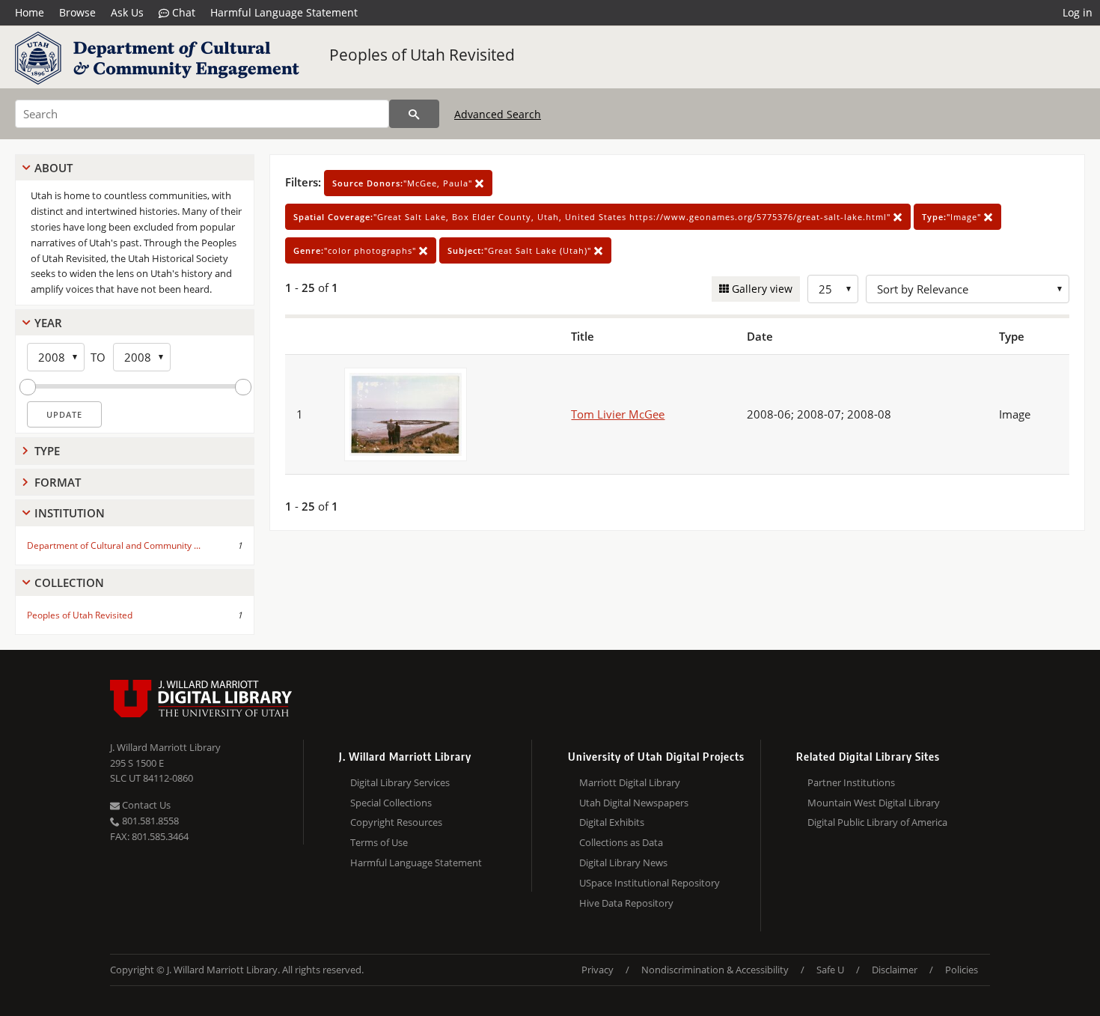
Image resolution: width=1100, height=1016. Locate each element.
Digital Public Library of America (877, 822)
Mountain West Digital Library (873, 802)
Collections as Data (621, 842)
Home (29, 12)
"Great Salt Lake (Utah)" (520, 250)
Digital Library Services (400, 782)
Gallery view (760, 289)
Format (57, 482)
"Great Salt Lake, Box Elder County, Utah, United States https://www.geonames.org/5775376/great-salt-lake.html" (593, 216)
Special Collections (391, 802)
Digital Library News (623, 862)
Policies (961, 969)
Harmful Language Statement (284, 12)
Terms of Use (379, 842)
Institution (69, 512)
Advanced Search (497, 114)
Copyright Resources (396, 822)
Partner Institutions (851, 782)
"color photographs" (356, 250)
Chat (182, 12)
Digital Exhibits (611, 822)
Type (47, 450)
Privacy (597, 969)
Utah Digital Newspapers (633, 802)
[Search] (414, 114)
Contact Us (145, 805)
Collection (69, 582)
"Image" (953, 216)
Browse (77, 12)
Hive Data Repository (626, 903)
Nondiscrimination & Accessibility (715, 969)
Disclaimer (894, 969)
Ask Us (127, 12)
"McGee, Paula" (403, 183)
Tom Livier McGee (617, 414)
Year (48, 322)
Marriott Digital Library (629, 782)
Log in (1078, 12)
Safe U (830, 969)
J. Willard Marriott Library (165, 747)
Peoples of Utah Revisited (422, 54)
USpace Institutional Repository (649, 882)
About (53, 167)
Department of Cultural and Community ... (114, 545)
